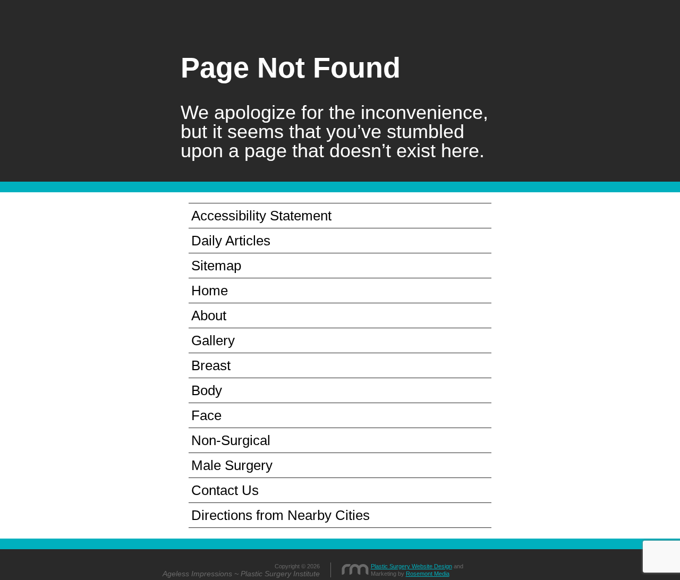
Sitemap (216, 266)
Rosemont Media (427, 573)
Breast (211, 365)
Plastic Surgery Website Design (411, 566)
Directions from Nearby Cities (280, 515)
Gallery (213, 340)
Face (206, 415)
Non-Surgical (230, 440)
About (208, 315)
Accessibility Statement (261, 216)
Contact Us (225, 490)
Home (209, 290)
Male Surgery (232, 465)
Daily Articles (230, 241)
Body (206, 390)
